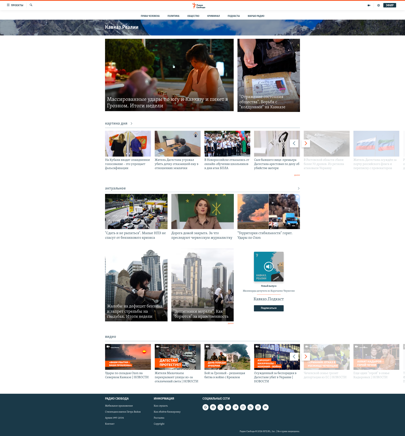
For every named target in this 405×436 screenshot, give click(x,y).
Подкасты (234, 16)
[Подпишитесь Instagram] (243, 407)
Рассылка (159, 418)
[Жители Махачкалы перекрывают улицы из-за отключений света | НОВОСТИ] (178, 357)
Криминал (213, 16)
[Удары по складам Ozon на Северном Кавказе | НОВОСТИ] (128, 357)
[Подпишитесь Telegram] (236, 407)
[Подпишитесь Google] (205, 407)
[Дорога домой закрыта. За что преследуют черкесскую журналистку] (202, 211)
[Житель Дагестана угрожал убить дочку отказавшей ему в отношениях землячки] (178, 144)
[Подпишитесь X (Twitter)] (221, 407)
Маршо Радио (256, 16)
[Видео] (369, 5)
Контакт (109, 424)
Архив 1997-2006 (114, 418)
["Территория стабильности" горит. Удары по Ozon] (268, 211)
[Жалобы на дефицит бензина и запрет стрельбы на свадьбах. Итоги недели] (136, 284)
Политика (173, 16)
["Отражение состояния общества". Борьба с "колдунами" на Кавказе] (268, 75)
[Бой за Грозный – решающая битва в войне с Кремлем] (227, 357)
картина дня (116, 123)
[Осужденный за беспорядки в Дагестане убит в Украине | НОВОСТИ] (277, 357)
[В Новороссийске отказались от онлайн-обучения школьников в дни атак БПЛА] (227, 144)
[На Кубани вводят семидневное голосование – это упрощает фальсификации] (128, 144)
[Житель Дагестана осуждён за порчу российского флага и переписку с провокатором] (376, 144)
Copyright (159, 424)
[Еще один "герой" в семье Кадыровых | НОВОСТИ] (376, 357)
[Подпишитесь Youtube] (228, 407)
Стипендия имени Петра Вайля (123, 412)
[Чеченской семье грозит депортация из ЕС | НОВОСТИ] (327, 357)
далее (297, 175)
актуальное (115, 188)
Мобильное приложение (119, 406)
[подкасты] (378, 5)
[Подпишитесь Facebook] (213, 407)
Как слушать (161, 406)
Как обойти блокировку (167, 412)
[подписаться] (265, 407)
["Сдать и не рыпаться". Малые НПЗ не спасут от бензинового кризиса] (136, 211)
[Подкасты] (258, 407)
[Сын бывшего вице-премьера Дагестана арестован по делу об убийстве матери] (277, 144)
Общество (193, 16)
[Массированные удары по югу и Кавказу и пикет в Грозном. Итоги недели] (169, 75)
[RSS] (250, 407)
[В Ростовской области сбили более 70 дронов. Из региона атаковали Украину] (327, 144)
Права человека (150, 16)
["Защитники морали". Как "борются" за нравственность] (202, 284)
